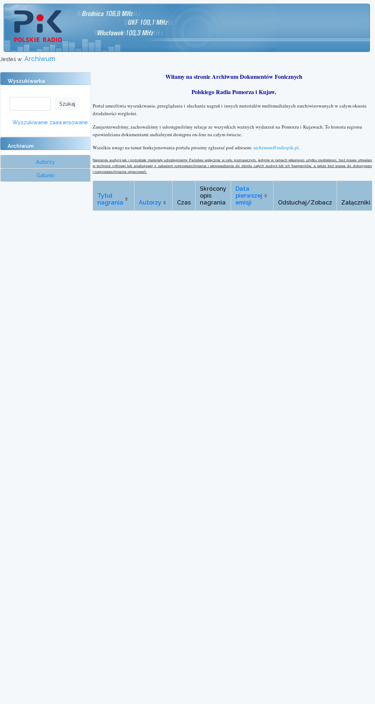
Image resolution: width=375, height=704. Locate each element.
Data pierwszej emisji (248, 195)
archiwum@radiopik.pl (276, 147)
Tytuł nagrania (110, 199)
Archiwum (39, 58)
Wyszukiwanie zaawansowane (50, 122)
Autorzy (150, 202)
